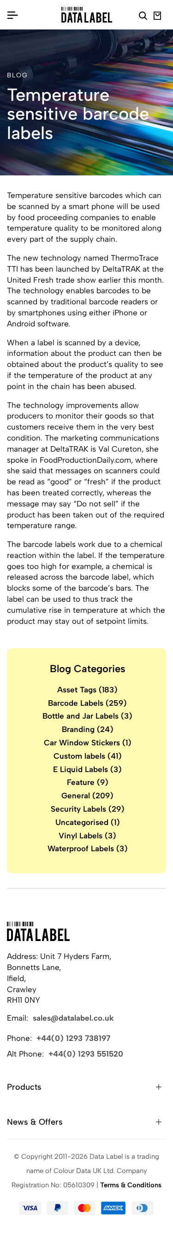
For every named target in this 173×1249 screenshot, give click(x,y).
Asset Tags (87, 689)
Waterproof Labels (88, 848)
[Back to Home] (38, 931)
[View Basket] (157, 17)
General (87, 795)
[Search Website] (143, 17)
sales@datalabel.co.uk (73, 1017)
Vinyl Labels (87, 835)
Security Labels (88, 808)
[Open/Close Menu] (12, 14)
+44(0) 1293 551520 (85, 1053)
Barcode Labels (87, 703)
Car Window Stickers (87, 742)
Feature (87, 782)
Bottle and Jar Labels (87, 715)
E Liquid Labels (87, 769)
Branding (87, 729)
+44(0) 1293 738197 (73, 1038)
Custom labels (88, 756)
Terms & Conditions (130, 1185)
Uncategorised (87, 822)
